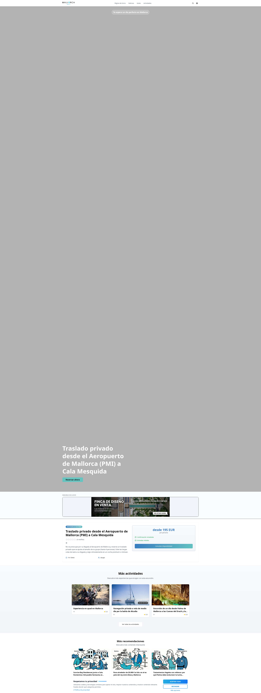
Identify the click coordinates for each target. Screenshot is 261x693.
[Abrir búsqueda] (193, 3)
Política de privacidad (82, 690)
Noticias (131, 3)
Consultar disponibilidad (163, 546)
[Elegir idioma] (197, 3)
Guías (139, 3)
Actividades (147, 3)
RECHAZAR (175, 686)
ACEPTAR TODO (175, 682)
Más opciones (175, 690)
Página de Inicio (120, 3)
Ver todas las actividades (130, 624)
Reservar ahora (73, 479)
